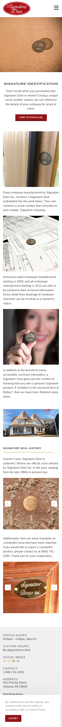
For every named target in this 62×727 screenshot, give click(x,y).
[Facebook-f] (4, 661)
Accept (13, 718)
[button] (31, 117)
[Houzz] (18, 661)
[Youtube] (13, 661)
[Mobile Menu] (56, 7)
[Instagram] (9, 661)
